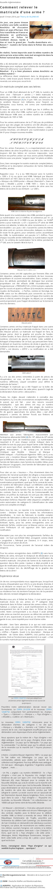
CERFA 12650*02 (22, 722)
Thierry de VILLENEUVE (29, 16)
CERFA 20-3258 (23, 709)
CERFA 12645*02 (19, 698)
